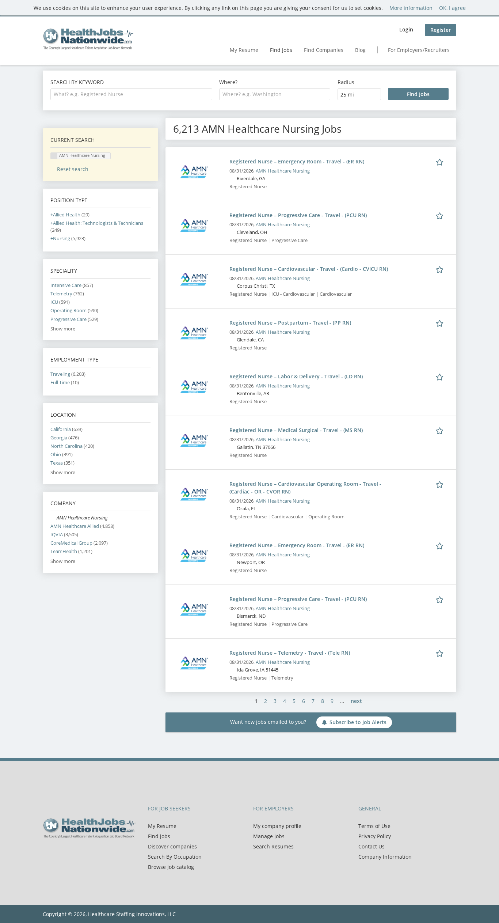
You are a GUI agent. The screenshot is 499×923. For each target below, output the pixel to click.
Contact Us (371, 846)
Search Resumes (273, 846)
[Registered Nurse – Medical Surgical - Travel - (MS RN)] (194, 439)
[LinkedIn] (72, 853)
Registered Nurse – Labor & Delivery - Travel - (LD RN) (296, 376)
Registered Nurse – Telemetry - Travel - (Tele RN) (289, 652)
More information (411, 7)
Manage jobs (269, 836)
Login (406, 29)
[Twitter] (60, 853)
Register (440, 29)
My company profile (277, 825)
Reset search (72, 169)
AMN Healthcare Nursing (283, 171)
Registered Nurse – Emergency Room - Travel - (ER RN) (296, 161)
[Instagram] (83, 853)
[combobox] (131, 94)
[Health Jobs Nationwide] (88, 39)
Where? (228, 82)
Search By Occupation (175, 856)
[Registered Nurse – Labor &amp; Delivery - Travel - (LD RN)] (194, 386)
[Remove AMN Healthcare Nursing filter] (53, 518)
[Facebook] (48, 853)
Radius (346, 82)
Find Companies (323, 49)
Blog (360, 49)
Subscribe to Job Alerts (358, 722)
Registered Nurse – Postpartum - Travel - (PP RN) (290, 322)
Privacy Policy (374, 836)
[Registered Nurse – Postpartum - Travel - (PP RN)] (194, 332)
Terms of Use (374, 825)
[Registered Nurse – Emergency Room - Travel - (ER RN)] (194, 171)
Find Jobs (281, 49)
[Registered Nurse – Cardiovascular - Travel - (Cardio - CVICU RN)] (194, 278)
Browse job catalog (171, 866)
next (356, 700)
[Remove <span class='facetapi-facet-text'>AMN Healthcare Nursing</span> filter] (54, 156)
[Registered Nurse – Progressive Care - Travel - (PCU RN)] (194, 225)
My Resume (244, 49)
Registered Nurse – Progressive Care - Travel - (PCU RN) (298, 215)
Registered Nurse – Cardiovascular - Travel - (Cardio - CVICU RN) (308, 268)
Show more (62, 329)
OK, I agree (452, 7)
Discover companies (172, 846)
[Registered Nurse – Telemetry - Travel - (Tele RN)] (194, 662)
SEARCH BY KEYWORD (77, 82)
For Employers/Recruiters (419, 49)
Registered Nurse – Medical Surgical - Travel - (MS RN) (296, 430)
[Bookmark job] (441, 161)
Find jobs (159, 836)
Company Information (385, 856)
